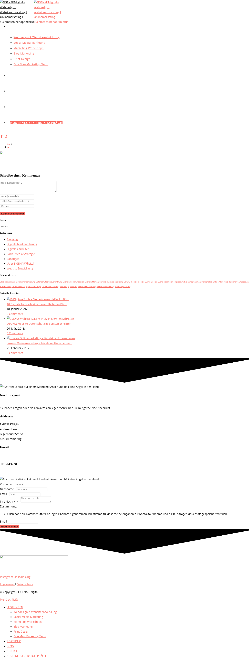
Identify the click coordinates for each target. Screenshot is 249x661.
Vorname (7, 484)
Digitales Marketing (115, 282)
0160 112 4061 (9, 472)
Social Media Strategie (21, 254)
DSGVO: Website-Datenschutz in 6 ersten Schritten (39, 324)
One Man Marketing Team (30, 636)
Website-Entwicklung (87, 286)
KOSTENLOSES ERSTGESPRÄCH (26, 656)
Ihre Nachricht (10, 501)
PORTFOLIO (14, 641)
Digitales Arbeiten (18, 249)
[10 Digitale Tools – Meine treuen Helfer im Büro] (38, 299)
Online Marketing (220, 282)
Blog (2, 282)
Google (134, 282)
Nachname (8, 489)
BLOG (10, 646)
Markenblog (206, 282)
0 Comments (15, 314)
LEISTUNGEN (15, 607)
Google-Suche (144, 282)
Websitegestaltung (123, 286)
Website (73, 286)
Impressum (179, 282)
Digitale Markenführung (22, 244)
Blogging (12, 239)
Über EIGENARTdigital (20, 263)
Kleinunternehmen (192, 282)
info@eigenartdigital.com (16, 455)
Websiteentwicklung (105, 286)
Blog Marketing (23, 627)
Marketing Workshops (28, 622)
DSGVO (127, 282)
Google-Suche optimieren (162, 282)
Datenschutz (10, 282)
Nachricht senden (9, 526)
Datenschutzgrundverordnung (49, 282)
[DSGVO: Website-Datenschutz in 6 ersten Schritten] (40, 319)
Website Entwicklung (20, 268)
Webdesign (64, 286)
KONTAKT (13, 651)
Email (4, 494)
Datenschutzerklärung (25, 282)
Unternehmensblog (50, 286)
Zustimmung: (9, 506)
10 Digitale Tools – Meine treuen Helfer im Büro (37, 304)
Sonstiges (13, 259)
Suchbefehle (5, 286)
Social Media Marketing (28, 617)
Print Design (21, 631)
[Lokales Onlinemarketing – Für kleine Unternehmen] (41, 338)
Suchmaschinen (18, 286)
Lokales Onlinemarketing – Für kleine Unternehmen (39, 343)
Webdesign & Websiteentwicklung (35, 612)
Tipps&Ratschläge (33, 286)
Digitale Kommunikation (73, 282)
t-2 (8, 146)
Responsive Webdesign (239, 282)
